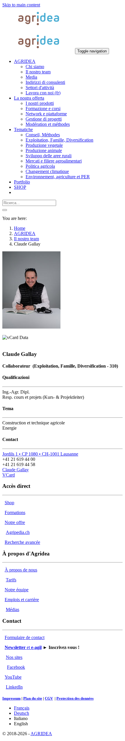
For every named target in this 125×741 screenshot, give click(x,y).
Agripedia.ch (18, 532)
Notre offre (15, 522)
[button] (24, 61)
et (23, 647)
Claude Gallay (15, 469)
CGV (49, 698)
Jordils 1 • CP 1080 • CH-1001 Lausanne (40, 453)
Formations (15, 512)
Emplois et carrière (22, 599)
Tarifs (11, 579)
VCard (8, 474)
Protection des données (75, 698)
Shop (9, 502)
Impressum (11, 698)
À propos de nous (21, 569)
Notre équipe (16, 589)
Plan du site (32, 698)
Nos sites (14, 657)
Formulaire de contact (24, 637)
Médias (12, 609)
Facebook (16, 667)
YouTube (13, 677)
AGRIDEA (41, 733)
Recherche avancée (22, 542)
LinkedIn (14, 686)
